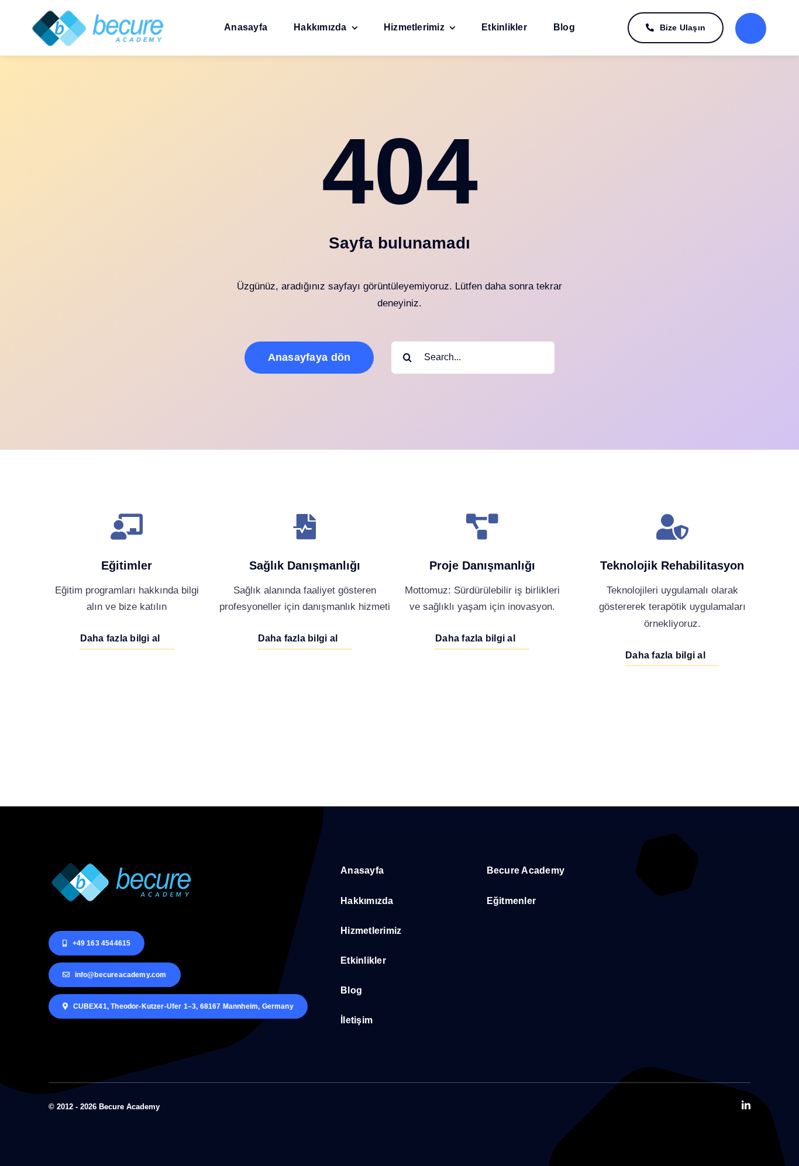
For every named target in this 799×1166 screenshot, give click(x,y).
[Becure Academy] (98, 11)
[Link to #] (750, 28)
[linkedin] (746, 1105)
